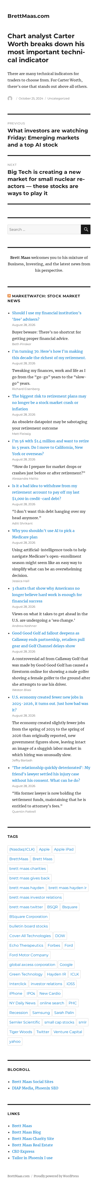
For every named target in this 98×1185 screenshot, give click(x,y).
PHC (73, 1003)
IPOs (31, 993)
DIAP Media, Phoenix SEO (35, 1088)
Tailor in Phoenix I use (32, 1157)
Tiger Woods (20, 1032)
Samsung (41, 1012)
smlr (83, 1022)
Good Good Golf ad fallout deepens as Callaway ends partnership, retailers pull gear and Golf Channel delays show (48, 639)
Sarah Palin (64, 1012)
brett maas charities (27, 868)
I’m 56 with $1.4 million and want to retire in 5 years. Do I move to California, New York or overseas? (50, 447)
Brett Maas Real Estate (32, 1145)
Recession (18, 1012)
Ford (68, 945)
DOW (60, 936)
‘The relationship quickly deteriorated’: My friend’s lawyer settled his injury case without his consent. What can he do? (51, 774)
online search (52, 1003)
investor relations (46, 984)
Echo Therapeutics (26, 945)
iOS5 (71, 984)
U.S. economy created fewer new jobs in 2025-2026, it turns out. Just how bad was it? (50, 703)
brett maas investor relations (35, 897)
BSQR (52, 907)
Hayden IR (56, 974)
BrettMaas (18, 859)
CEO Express (23, 1151)
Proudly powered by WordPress (56, 1176)
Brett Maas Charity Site (33, 1138)
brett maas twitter (26, 907)
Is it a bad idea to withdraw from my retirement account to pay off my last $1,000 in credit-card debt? (46, 492)
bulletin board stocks (28, 926)
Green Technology (26, 974)
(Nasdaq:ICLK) (22, 849)
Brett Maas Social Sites (32, 1081)
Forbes (54, 945)
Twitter (42, 1032)
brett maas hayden (26, 888)
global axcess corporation (32, 964)
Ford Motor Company (29, 955)
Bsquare (69, 907)
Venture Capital (68, 1032)
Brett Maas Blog (26, 1132)
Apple (44, 849)
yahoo (15, 1041)
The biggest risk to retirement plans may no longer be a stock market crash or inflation (49, 402)
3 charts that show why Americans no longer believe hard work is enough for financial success (47, 594)
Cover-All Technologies (30, 936)
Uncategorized (58, 98)
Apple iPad (64, 849)
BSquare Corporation (28, 916)
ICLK (74, 974)
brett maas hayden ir (68, 888)
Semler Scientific (24, 1022)
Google (66, 964)
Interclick (17, 984)
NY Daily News (22, 1003)
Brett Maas (42, 859)
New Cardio (50, 993)
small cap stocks (59, 1022)
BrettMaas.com (28, 16)
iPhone (15, 993)
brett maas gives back (29, 878)
